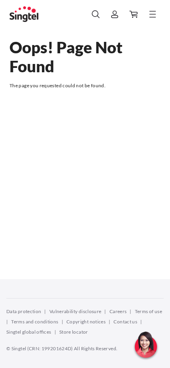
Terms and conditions (34, 322)
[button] (146, 362)
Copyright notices (86, 322)
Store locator (73, 332)
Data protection (23, 311)
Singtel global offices (28, 332)
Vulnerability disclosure (75, 311)
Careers (118, 311)
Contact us (125, 322)
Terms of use (148, 311)
